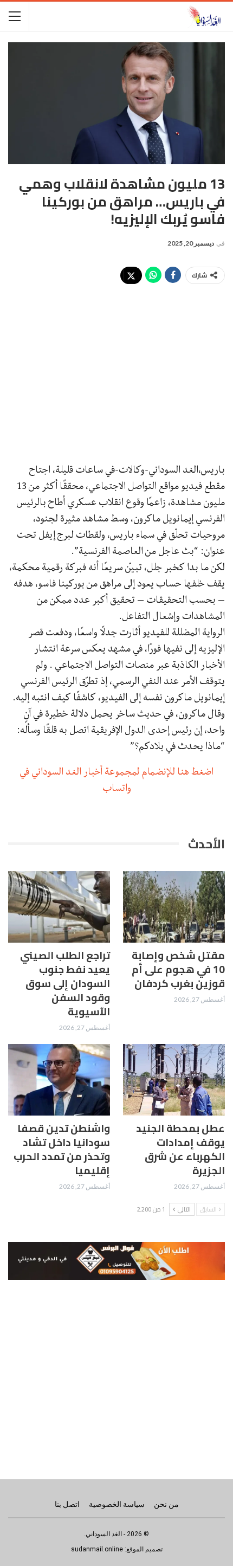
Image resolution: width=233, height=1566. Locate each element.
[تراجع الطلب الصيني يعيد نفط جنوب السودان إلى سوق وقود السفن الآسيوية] (59, 907)
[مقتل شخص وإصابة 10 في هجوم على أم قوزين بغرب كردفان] (174, 907)
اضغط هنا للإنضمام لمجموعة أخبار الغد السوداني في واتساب (116, 779)
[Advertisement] (116, 368)
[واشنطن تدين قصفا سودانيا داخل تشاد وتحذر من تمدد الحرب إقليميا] (59, 1080)
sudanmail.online (97, 1549)
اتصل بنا (67, 1504)
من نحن (166, 1504)
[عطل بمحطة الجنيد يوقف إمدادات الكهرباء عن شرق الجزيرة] (174, 1080)
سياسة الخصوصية (117, 1504)
